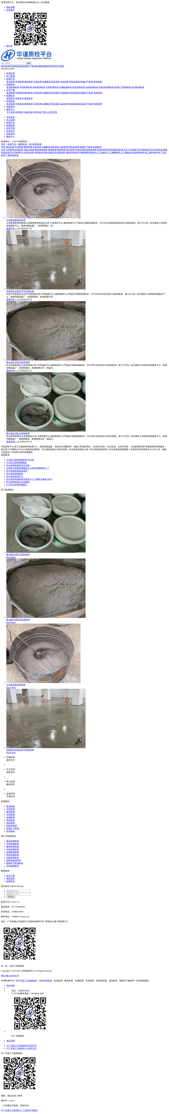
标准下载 (10, 90)
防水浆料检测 (35, 144)
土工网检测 (125, 152)
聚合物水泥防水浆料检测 (18, 433)
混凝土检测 (29, 150)
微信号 (9, 46)
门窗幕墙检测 (12, 155)
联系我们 (10, 10)
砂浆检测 (19, 150)
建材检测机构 (39, 87)
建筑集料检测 (41, 150)
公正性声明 (51, 112)
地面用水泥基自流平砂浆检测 (20, 291)
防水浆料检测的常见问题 (18, 465)
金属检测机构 (65, 87)
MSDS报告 (59, 66)
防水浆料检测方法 (14, 476)
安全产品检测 (130, 150)
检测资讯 (19, 98)
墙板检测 (52, 150)
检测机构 (10, 84)
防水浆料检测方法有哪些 (18, 482)
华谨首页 (10, 73)
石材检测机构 (52, 87)
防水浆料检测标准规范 (16, 471)
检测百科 (10, 98)
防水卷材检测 (156, 150)
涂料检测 (38, 152)
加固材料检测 (71, 152)
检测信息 (28, 98)
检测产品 (10, 79)
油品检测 (64, 82)
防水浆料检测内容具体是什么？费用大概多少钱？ (29, 479)
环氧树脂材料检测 (87, 152)
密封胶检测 (59, 152)
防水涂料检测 (143, 150)
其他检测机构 (138, 87)
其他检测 (97, 82)
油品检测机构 (92, 87)
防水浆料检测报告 (14, 474)
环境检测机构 (26, 87)
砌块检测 (61, 150)
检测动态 (10, 95)
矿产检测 (32, 66)
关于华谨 (10, 112)
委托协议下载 (39, 112)
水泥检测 (10, 150)
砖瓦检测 (70, 150)
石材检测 (37, 82)
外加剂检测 (80, 150)
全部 (3, 147)
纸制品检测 (74, 82)
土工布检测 (101, 152)
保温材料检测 (138, 152)
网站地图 (10, 7)
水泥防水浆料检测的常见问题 (20, 460)
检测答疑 (10, 101)
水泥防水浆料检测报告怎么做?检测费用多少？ (28, 468)
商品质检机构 (78, 87)
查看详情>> (11, 228)
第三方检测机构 (29, 981)
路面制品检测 (116, 150)
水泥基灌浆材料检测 (15, 220)
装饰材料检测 (103, 150)
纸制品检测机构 (106, 87)
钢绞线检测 (91, 150)
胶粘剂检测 (48, 152)
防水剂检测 (15, 152)
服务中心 (10, 109)
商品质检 (5, 66)
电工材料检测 (151, 152)
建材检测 (49, 66)
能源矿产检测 (86, 82)
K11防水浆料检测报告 (16, 462)
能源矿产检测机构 (122, 87)
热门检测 (10, 76)
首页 (3, 144)
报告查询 (10, 107)
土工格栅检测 (113, 152)
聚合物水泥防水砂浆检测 (18, 362)
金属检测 (40, 66)
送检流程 (28, 112)
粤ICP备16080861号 (10, 976)
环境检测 (14, 66)
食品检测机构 (12, 87)
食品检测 (23, 66)
